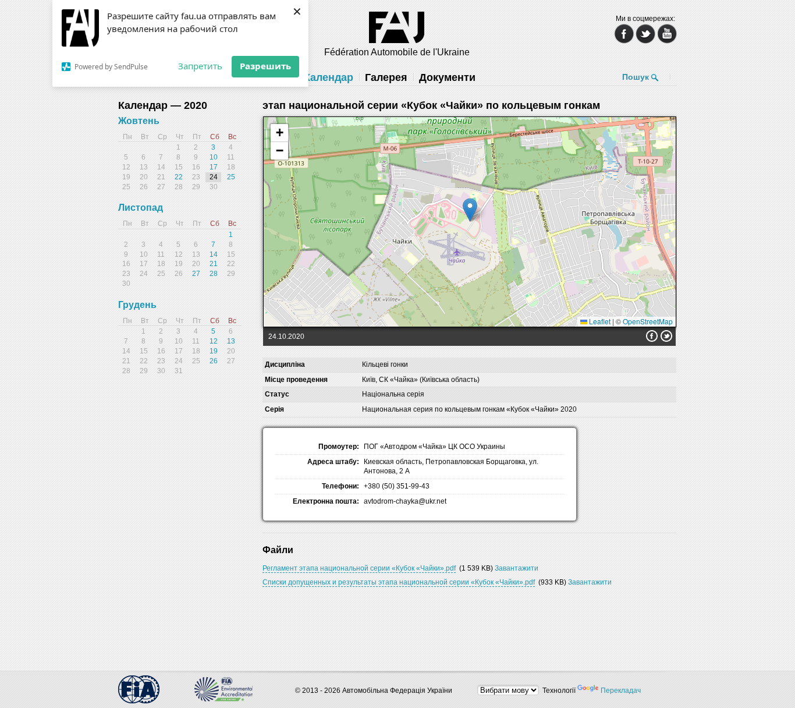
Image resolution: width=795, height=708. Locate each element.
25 (231, 177)
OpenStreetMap (648, 321)
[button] (470, 210)
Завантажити (516, 568)
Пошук (635, 77)
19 (214, 351)
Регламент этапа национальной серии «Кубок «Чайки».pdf (359, 568)
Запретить (200, 66)
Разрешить (265, 66)
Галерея (386, 77)
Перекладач (621, 690)
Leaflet (599, 321)
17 (214, 167)
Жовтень (138, 121)
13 (231, 341)
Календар (328, 77)
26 (214, 361)
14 (214, 254)
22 (179, 177)
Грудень (137, 305)
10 (214, 157)
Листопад (140, 208)
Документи (447, 77)
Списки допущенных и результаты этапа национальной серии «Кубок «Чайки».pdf (398, 582)
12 (214, 341)
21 (214, 264)
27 (196, 274)
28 (214, 274)
